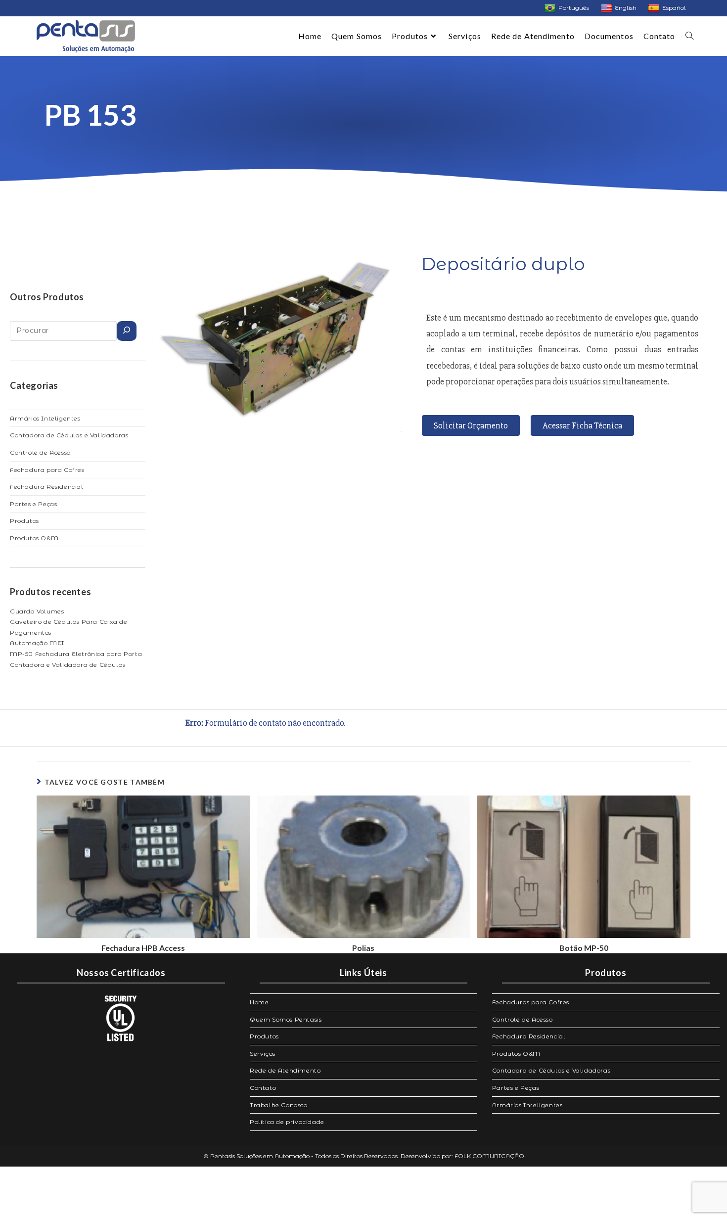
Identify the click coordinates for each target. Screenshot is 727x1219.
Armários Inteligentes (45, 418)
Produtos (24, 520)
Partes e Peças (33, 504)
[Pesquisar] (126, 331)
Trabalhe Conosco (279, 1105)
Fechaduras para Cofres (530, 1002)
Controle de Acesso (40, 452)
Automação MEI (37, 643)
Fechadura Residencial (47, 486)
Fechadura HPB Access (143, 948)
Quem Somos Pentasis (285, 1019)
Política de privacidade (287, 1121)
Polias (363, 948)
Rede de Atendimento (285, 1070)
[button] (470, 425)
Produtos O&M (34, 538)
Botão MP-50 (583, 948)
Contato (263, 1087)
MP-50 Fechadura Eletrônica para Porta (76, 653)
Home (259, 1002)
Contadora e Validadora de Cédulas (68, 664)
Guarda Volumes (37, 611)
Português (573, 7)
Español (674, 7)
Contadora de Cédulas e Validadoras (69, 435)
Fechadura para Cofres (47, 469)
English (625, 7)
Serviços (262, 1053)
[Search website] (689, 36)
